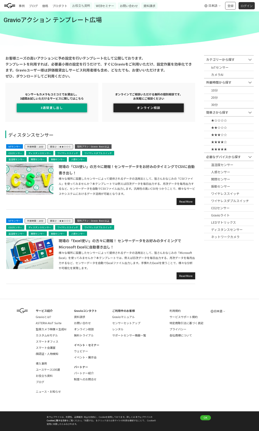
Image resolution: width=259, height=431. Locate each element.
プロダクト (59, 6)
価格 (45, 6)
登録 (230, 6)
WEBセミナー (105, 6)
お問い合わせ (129, 6)
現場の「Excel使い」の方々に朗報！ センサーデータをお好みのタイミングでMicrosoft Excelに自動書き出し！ (120, 243)
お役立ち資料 (81, 5)
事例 (22, 6)
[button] (212, 6)
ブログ (33, 6)
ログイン (247, 6)
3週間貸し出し (52, 108)
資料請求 (149, 6)
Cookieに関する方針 (57, 420)
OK (205, 417)
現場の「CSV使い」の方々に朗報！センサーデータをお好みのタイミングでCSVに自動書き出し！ (127, 169)
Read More (186, 201)
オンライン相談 (148, 108)
